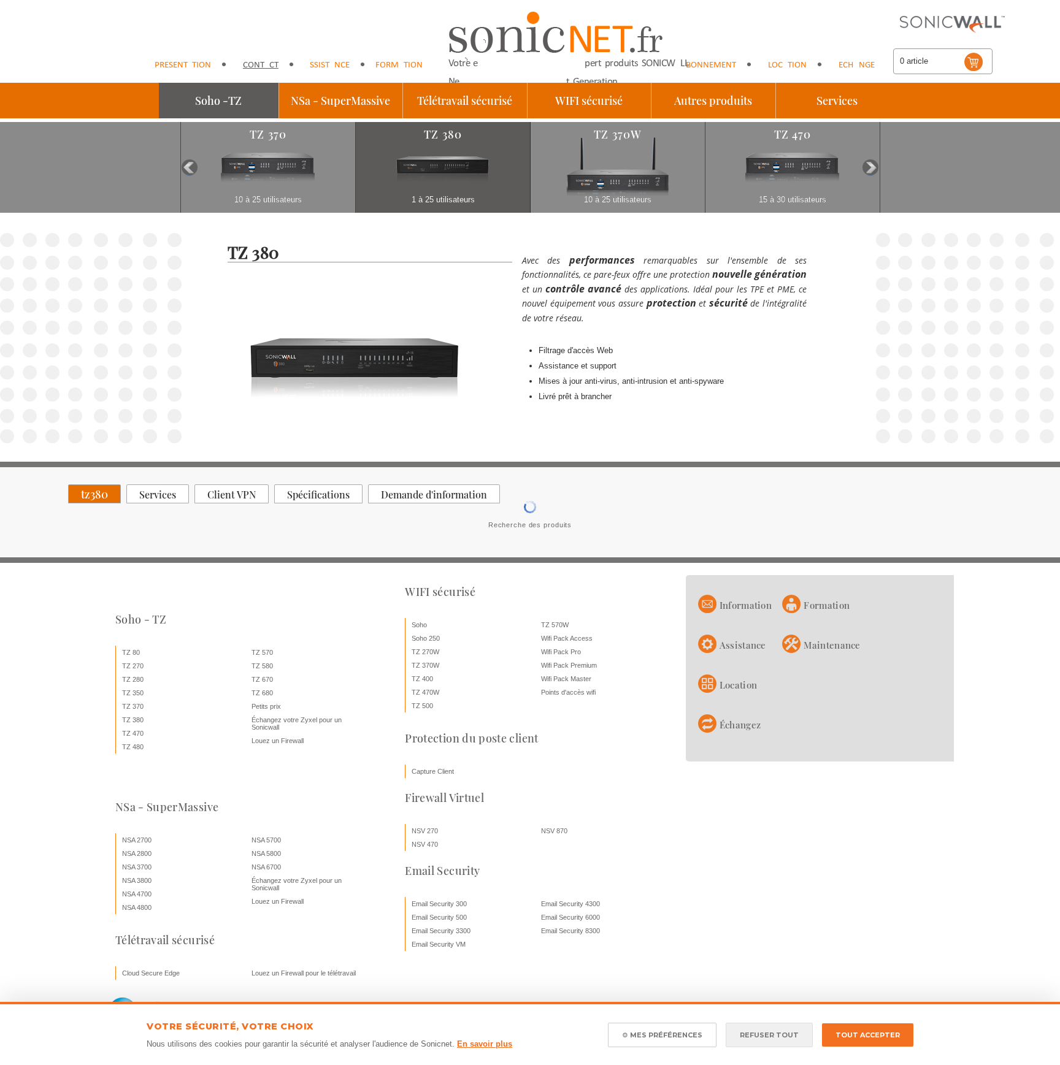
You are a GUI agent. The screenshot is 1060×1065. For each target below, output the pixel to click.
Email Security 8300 (570, 930)
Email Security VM (439, 944)
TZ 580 (262, 666)
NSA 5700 (266, 840)
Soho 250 (426, 638)
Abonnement (708, 65)
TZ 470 (133, 733)
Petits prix (266, 706)
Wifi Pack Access (567, 638)
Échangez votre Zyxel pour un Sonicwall (297, 723)
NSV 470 (425, 844)
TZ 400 (422, 678)
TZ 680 (262, 693)
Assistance (327, 65)
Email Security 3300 (441, 930)
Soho (419, 624)
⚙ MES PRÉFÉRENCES (662, 1035)
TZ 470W (425, 692)
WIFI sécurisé (589, 100)
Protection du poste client (471, 738)
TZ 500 (422, 705)
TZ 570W (555, 624)
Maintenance (832, 645)
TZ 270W (425, 651)
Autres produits (713, 100)
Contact (260, 65)
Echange (857, 65)
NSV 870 (554, 830)
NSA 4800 (137, 907)
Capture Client (433, 771)
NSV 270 (425, 830)
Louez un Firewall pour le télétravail (304, 973)
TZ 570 (262, 652)
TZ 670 (262, 679)
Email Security (442, 870)
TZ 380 (133, 719)
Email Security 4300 (570, 903)
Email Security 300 (439, 903)
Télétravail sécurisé (464, 100)
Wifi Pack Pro (561, 651)
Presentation (183, 65)
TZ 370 (133, 706)
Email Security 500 (439, 917)
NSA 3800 (137, 880)
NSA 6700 (266, 867)
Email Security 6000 (570, 917)
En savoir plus (484, 1043)
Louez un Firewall (278, 740)
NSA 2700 (137, 840)
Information (746, 605)
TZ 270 (133, 666)
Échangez (740, 725)
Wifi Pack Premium (569, 665)
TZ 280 (133, 679)
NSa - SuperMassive (340, 100)
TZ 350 (133, 693)
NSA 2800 (137, 853)
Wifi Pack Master (566, 678)
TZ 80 (131, 652)
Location (787, 65)
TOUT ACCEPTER (867, 1035)
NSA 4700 (137, 894)
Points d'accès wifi (568, 692)
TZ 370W (425, 665)
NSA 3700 (137, 867)
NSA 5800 (266, 853)
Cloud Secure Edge (151, 973)
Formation (399, 65)
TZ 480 (133, 746)
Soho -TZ (218, 100)
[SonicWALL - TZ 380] (354, 422)
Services (837, 100)
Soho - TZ (140, 619)
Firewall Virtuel (444, 797)
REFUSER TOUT (769, 1035)
